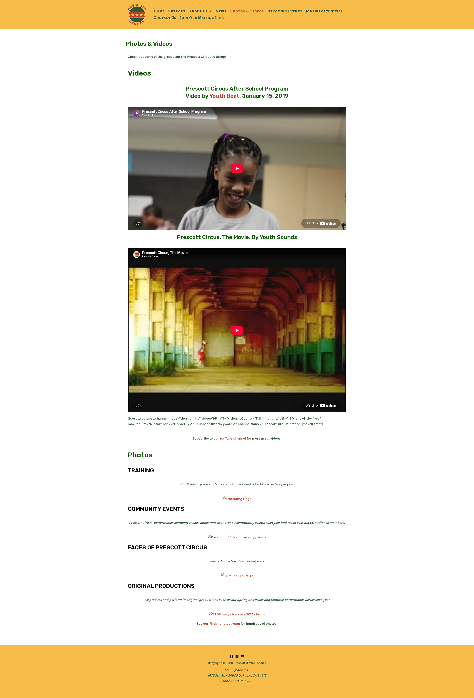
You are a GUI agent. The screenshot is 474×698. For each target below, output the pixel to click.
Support (176, 11)
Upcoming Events (285, 11)
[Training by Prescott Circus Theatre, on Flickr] (237, 499)
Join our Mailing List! (202, 17)
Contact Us (165, 17)
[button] (210, 11)
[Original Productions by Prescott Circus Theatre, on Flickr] (237, 614)
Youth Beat (224, 96)
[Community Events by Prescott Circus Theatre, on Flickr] (237, 537)
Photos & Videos (247, 11)
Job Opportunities (324, 11)
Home (159, 11)
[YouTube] (242, 656)
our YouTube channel (229, 438)
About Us (198, 11)
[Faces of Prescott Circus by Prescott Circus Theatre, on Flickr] (237, 576)
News (221, 11)
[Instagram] (237, 656)
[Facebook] (231, 656)
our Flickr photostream (221, 624)
